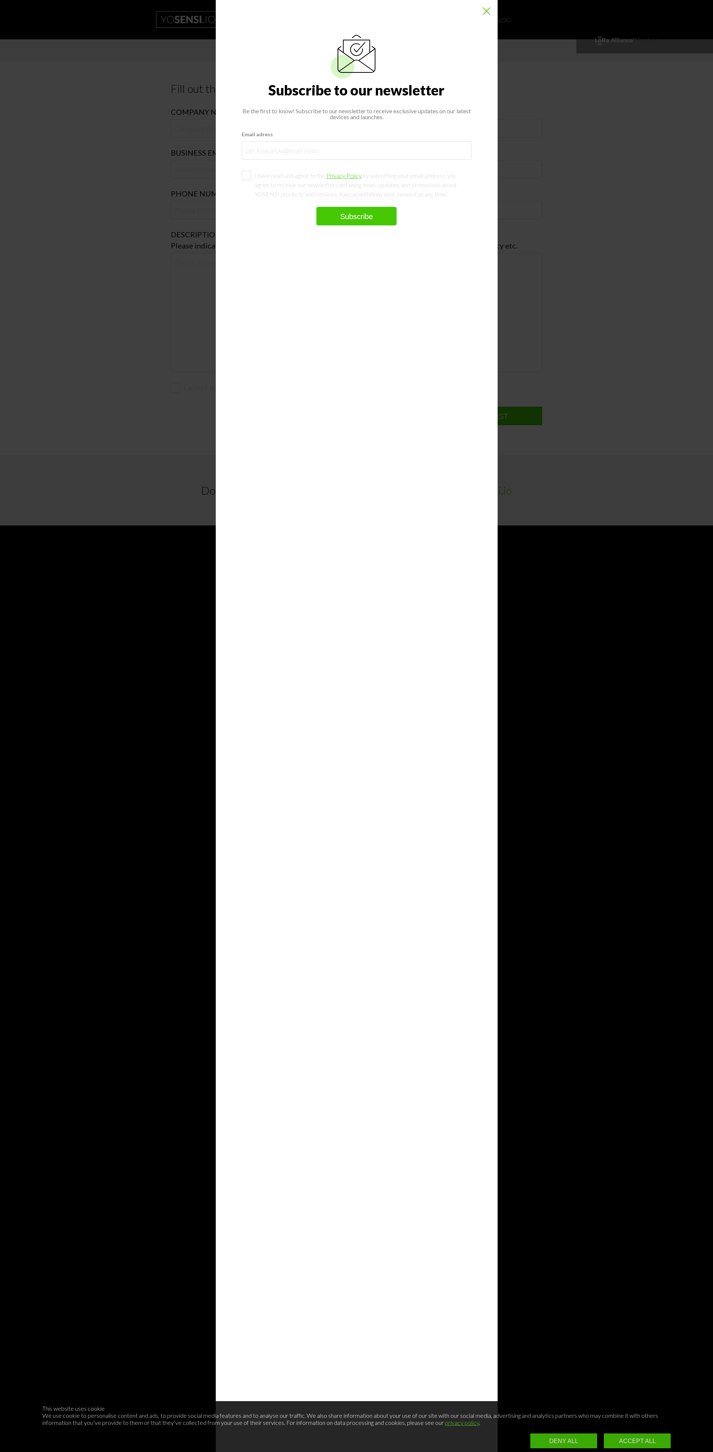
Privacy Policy (344, 175)
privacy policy (462, 1422)
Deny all (563, 1441)
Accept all (637, 1441)
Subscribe (356, 216)
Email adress (257, 134)
